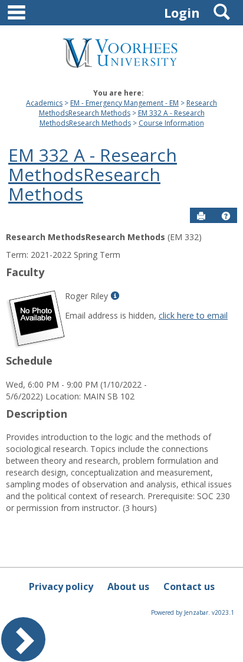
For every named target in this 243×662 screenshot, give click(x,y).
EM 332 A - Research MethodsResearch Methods (122, 118)
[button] (226, 216)
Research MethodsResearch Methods (128, 108)
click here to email (193, 315)
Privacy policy (61, 586)
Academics (44, 103)
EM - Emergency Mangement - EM (124, 103)
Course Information (171, 123)
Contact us (189, 586)
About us (128, 586)
